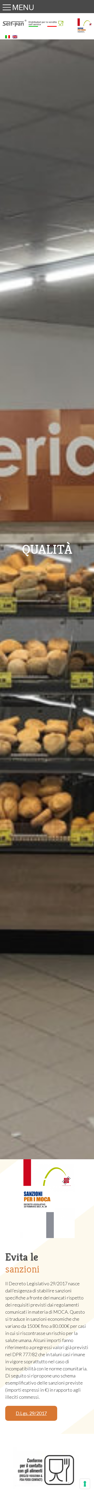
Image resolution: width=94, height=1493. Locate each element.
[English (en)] (15, 37)
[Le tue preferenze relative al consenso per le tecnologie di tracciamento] (85, 1484)
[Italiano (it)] (7, 37)
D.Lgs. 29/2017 (31, 1413)
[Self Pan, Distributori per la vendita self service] (33, 25)
